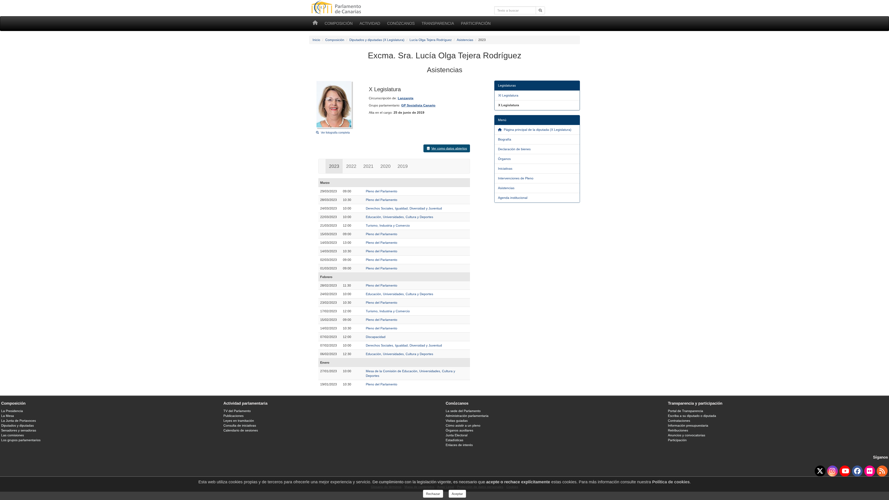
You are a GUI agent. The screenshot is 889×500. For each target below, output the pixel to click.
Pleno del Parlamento (381, 191)
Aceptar (457, 494)
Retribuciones (678, 430)
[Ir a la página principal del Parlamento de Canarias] (336, 7)
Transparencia (438, 23)
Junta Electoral (456, 435)
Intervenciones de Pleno (515, 178)
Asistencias (465, 40)
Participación (476, 23)
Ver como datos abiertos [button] (449, 148)
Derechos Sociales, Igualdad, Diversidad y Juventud (404, 208)
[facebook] (857, 471)
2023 (334, 166)
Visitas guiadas (457, 420)
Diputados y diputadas (17, 425)
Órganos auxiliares (459, 430)
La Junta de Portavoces (18, 420)
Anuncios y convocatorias (686, 435)
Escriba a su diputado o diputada (692, 416)
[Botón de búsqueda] (540, 10)
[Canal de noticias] (882, 471)
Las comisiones (12, 435)
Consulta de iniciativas (239, 425)
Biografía (504, 139)
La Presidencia (12, 411)
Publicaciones (233, 416)
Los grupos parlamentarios (21, 440)
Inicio (316, 40)
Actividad (370, 23)
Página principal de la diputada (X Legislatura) (537, 129)
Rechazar (433, 494)
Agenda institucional (512, 198)
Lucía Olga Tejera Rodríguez (431, 40)
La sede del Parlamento (463, 411)
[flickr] (869, 471)
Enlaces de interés (459, 445)
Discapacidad (375, 337)
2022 (351, 166)
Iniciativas (505, 168)
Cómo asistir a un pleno (463, 425)
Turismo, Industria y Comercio (388, 225)
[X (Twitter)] (820, 471)
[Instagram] (832, 471)
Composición (339, 23)
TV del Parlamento (237, 411)
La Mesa (7, 416)
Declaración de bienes (514, 149)
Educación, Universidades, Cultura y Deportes (399, 217)
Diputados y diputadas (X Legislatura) (376, 40)
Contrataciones (679, 420)
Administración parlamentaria (467, 416)
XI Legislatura (508, 95)
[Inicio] (315, 23)
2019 (403, 166)
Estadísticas (454, 440)
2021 (368, 166)
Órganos (504, 159)
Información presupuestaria (688, 425)
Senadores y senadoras (18, 430)
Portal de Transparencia (685, 411)
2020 (385, 166)
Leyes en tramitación (238, 420)
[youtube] (844, 471)
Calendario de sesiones (240, 430)
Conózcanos (401, 23)
